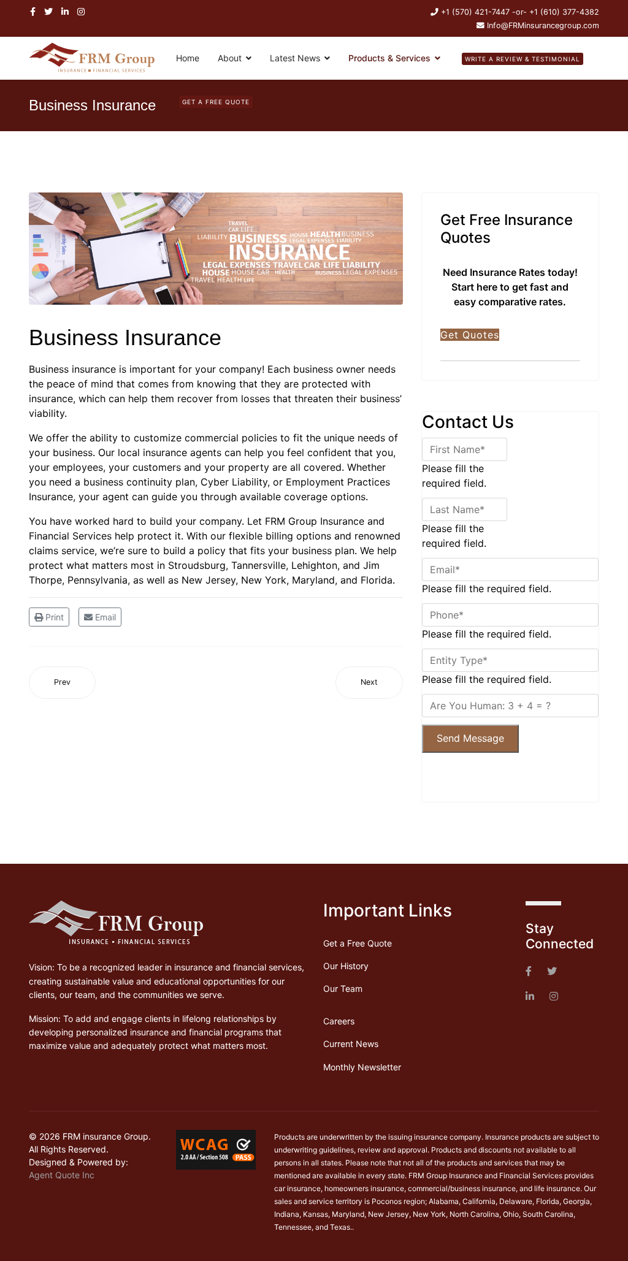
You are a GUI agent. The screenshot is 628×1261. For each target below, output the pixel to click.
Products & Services (389, 58)
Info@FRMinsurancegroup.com (543, 25)
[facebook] (33, 11)
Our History (346, 966)
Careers (338, 1021)
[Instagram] (81, 11)
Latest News (295, 58)
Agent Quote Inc (61, 1175)
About (230, 58)
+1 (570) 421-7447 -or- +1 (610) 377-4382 (520, 12)
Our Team (342, 988)
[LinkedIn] (65, 11)
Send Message (470, 738)
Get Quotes (469, 335)
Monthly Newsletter (362, 1067)
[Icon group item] (529, 972)
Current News (350, 1043)
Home (187, 58)
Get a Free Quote (357, 943)
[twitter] (48, 11)
